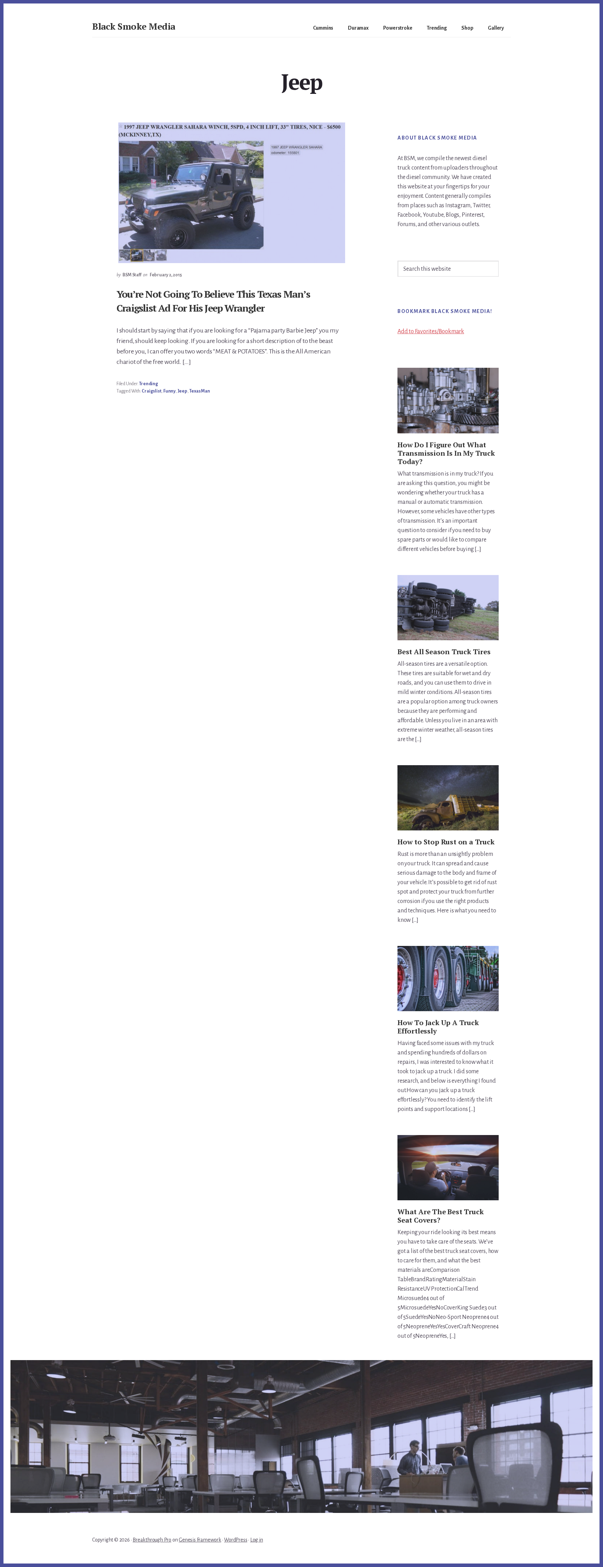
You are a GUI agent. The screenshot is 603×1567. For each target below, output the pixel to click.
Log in (256, 1540)
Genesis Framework (200, 1540)
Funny (169, 391)
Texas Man (199, 391)
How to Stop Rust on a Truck (445, 841)
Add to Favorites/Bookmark (430, 331)
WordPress (235, 1540)
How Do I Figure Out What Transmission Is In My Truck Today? (446, 453)
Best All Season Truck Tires (444, 651)
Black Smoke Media (133, 26)
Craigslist (151, 391)
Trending (148, 383)
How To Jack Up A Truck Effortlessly (438, 1027)
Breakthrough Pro (152, 1540)
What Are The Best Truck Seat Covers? (440, 1216)
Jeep (182, 391)
